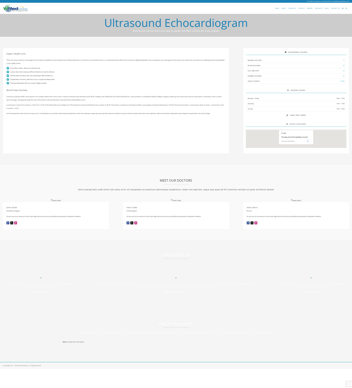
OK (308, 141)
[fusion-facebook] (7, 222)
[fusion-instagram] (15, 222)
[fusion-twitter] (11, 222)
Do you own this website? (288, 141)
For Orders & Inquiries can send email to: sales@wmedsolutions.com (328, 1)
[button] (346, 8)
